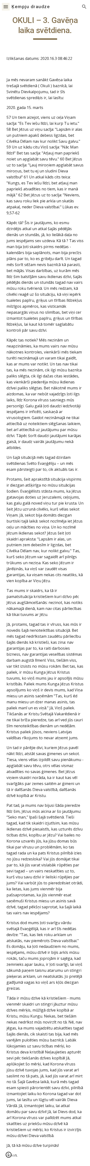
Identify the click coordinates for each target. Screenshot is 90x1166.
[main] (45, 27)
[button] (6, 6)
